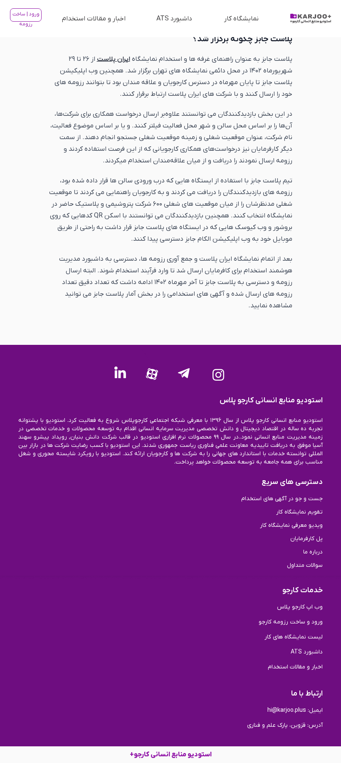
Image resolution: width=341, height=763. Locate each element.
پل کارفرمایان (306, 539)
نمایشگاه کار (241, 19)
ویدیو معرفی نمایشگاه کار (291, 525)
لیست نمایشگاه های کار (293, 637)
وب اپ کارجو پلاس (300, 607)
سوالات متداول (305, 565)
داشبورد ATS (174, 19)
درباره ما (313, 552)
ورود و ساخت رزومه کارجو (291, 622)
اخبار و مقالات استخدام (94, 19)
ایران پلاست (113, 59)
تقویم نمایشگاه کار (299, 512)
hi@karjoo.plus (286, 710)
